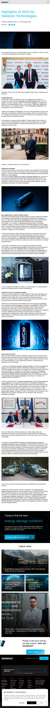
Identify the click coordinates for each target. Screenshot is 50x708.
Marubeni (20, 111)
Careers (29, 682)
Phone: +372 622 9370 (40, 680)
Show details (22, 702)
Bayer (7, 391)
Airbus (3, 391)
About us (29, 680)
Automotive (12, 685)
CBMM (42, 104)
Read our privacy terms (29, 673)
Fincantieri (19, 305)
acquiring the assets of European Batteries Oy (26, 176)
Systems (3, 686)
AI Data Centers (13, 680)
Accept (31, 702)
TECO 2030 (43, 226)
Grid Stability (12, 683)
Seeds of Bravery (37, 494)
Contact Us (44, 658)
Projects (29, 687)
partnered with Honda (19, 247)
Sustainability (21, 682)
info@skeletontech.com (32, 658)
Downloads (21, 683)
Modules (3, 688)
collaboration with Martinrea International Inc (32, 236)
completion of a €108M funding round (29, 101)
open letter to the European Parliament (14, 376)
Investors (30, 683)
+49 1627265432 (42, 688)
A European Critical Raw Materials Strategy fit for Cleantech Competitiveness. (23, 371)
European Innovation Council (12, 496)
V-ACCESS (25, 308)
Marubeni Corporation (36, 106)
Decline (41, 702)
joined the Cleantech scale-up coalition (21, 366)
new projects (34, 305)
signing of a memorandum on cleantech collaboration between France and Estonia (22, 443)
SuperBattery (25, 220)
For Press (21, 685)
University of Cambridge (39, 303)
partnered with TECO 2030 (27, 223)
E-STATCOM (12, 682)
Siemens (34, 102)
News (20, 687)
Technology (21, 680)
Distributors (30, 685)
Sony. (19, 391)
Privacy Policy (16, 696)
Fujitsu (12, 391)
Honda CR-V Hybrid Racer (38, 250)
